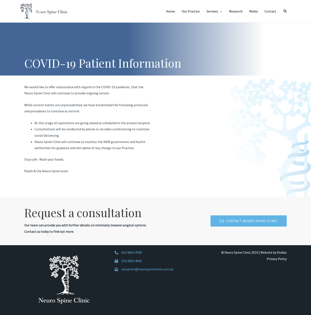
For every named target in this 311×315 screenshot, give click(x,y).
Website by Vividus (273, 252)
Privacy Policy (277, 259)
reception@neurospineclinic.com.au (147, 269)
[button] (249, 221)
